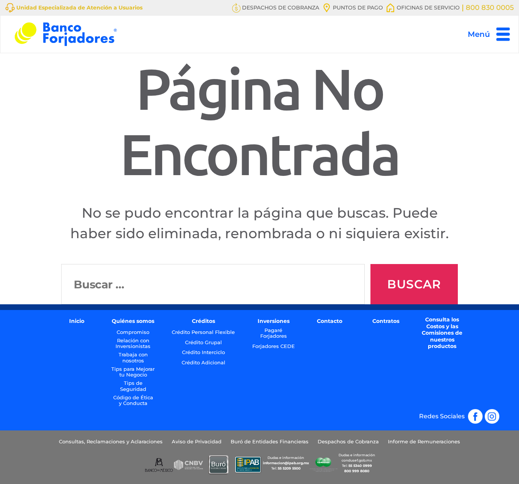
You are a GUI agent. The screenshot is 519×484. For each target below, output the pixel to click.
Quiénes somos (133, 321)
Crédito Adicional (203, 362)
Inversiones (274, 321)
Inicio (76, 321)
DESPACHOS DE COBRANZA (280, 7)
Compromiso (133, 332)
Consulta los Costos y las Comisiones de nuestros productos (442, 333)
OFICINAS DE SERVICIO (427, 7)
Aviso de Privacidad (197, 441)
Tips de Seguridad (133, 386)
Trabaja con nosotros (133, 358)
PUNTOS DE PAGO (357, 7)
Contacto (329, 321)
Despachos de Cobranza (348, 441)
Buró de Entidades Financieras (270, 441)
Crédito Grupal (203, 342)
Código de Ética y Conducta (133, 400)
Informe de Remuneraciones (424, 441)
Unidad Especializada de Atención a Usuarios (78, 7)
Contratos (385, 321)
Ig (497, 413)
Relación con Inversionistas (133, 344)
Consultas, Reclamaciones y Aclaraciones (111, 441)
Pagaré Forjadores (273, 333)
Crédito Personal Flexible (203, 332)
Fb (479, 413)
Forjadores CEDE (273, 346)
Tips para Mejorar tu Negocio (133, 372)
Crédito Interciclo (203, 352)
